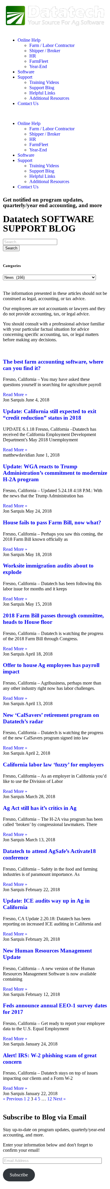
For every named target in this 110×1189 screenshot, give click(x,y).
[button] (55, 113)
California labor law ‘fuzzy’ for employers (53, 764)
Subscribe (19, 1174)
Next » (59, 1098)
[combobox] (30, 242)
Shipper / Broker (44, 50)
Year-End (38, 66)
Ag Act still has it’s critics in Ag (40, 808)
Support (25, 77)
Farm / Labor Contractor (52, 45)
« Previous (13, 1098)
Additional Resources (49, 98)
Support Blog (41, 87)
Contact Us (28, 103)
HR (32, 55)
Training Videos (44, 82)
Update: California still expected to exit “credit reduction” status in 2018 (49, 414)
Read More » (15, 394)
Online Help (29, 40)
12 (49, 1098)
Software (26, 71)
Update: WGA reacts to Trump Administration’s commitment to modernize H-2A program (55, 472)
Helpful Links (42, 92)
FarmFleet (38, 61)
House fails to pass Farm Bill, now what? (52, 522)
